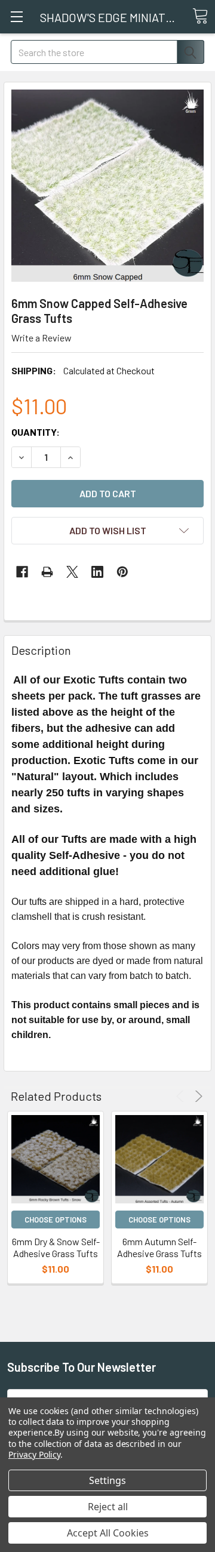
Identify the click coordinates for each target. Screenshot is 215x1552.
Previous (181, 1096)
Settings (107, 1480)
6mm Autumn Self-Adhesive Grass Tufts (159, 1247)
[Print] (47, 572)
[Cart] (200, 16)
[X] (72, 572)
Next (196, 1096)
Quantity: (35, 432)
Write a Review (41, 337)
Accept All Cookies (108, 1532)
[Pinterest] (122, 572)
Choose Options (55, 1219)
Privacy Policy (34, 1454)
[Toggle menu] (16, 16)
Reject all (108, 1506)
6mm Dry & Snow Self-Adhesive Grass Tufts (56, 1247)
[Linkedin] (97, 572)
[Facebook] (22, 572)
